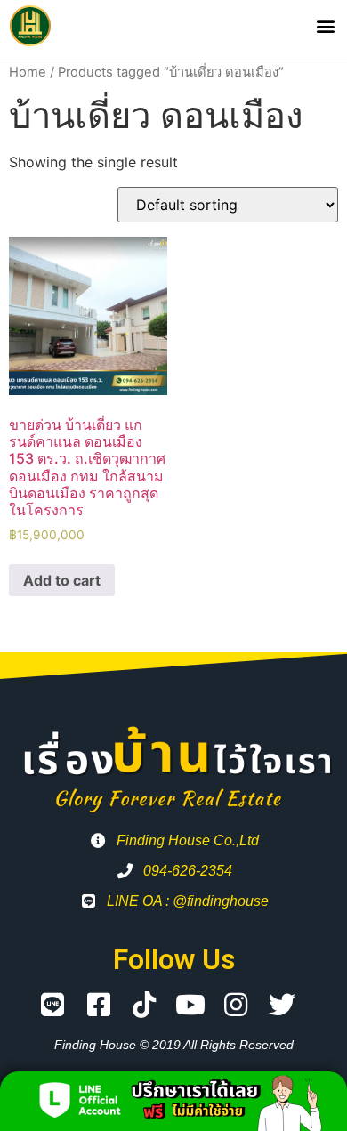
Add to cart (62, 580)
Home (27, 72)
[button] (325, 26)
